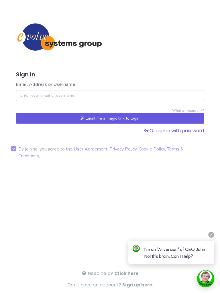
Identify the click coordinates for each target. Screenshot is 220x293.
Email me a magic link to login (112, 118)
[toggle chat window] (205, 278)
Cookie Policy (152, 149)
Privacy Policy (123, 149)
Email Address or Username (45, 84)
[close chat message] (211, 235)
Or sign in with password (176, 130)
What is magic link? (188, 110)
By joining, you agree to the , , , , (101, 152)
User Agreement (90, 149)
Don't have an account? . (110, 285)
